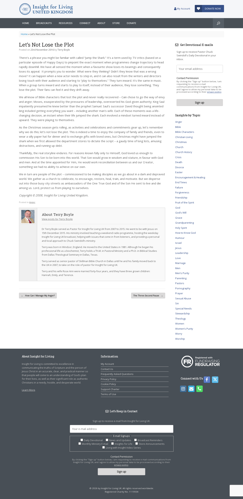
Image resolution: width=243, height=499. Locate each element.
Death (178, 162)
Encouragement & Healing (190, 177)
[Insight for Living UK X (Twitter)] (215, 379)
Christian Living (184, 137)
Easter (179, 172)
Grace (178, 217)
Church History (183, 152)
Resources (66, 23)
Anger (32, 202)
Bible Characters (184, 132)
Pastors (179, 283)
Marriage (180, 263)
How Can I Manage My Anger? (38, 295)
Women (179, 323)
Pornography (182, 288)
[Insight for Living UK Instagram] (183, 389)
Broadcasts (44, 23)
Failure (179, 187)
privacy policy (214, 91)
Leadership (181, 253)
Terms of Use (108, 394)
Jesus (178, 248)
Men (177, 268)
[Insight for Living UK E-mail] (191, 389)
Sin (177, 303)
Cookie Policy (108, 384)
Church (179, 147)
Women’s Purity (184, 328)
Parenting (180, 278)
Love (178, 258)
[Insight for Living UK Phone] (199, 389)
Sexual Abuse (183, 298)
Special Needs (183, 308)
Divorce (179, 167)
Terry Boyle (64, 49)
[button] (218, 23)
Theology (180, 318)
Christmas (181, 142)
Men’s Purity (182, 273)
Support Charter (110, 389)
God (177, 207)
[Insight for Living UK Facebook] (207, 379)
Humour (180, 238)
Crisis (178, 157)
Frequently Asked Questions (117, 374)
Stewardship (182, 313)
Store (116, 23)
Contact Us (107, 369)
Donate (131, 23)
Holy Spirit (181, 228)
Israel (178, 243)
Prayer (179, 293)
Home (25, 23)
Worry (178, 333)
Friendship (181, 197)
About (101, 23)
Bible (178, 127)
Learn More (28, 390)
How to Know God (185, 232)
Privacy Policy (108, 379)
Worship (180, 338)
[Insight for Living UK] (46, 9)
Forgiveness (182, 192)
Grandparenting (184, 222)
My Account (183, 8)
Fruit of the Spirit (184, 202)
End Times (181, 182)
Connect (85, 23)
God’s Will (180, 212)
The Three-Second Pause (148, 295)
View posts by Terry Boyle (57, 219)
